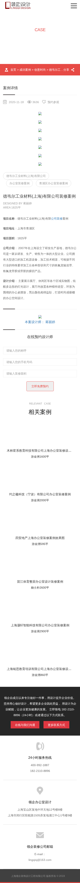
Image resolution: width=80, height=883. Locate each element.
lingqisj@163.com (40, 859)
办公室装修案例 (19, 183)
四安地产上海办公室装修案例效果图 (40, 538)
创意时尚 (40, 69)
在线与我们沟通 (25, 725)
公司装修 (57, 218)
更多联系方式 (56, 725)
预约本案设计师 (40, 156)
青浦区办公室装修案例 (53, 183)
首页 (13, 69)
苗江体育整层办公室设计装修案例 (40, 581)
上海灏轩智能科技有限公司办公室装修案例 (40, 625)
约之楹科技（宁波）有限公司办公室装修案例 (40, 494)
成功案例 (25, 69)
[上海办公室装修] (18, 5)
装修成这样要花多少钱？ (40, 97)
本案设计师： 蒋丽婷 (40, 322)
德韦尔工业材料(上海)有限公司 (26, 176)
